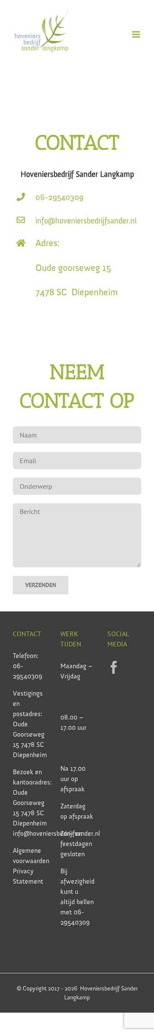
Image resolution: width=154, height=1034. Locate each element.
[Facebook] (113, 667)
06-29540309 (64, 197)
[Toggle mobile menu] (136, 34)
